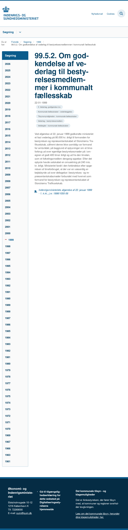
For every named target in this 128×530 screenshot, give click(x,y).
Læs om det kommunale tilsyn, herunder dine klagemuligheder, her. (98, 515)
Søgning (8, 32)
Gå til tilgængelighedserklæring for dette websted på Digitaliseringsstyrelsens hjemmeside (50, 500)
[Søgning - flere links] (19, 32)
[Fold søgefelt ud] (121, 13)
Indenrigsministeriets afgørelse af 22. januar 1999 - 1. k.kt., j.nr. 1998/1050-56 (65, 191)
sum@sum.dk (24, 513)
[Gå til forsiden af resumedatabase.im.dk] (19, 13)
